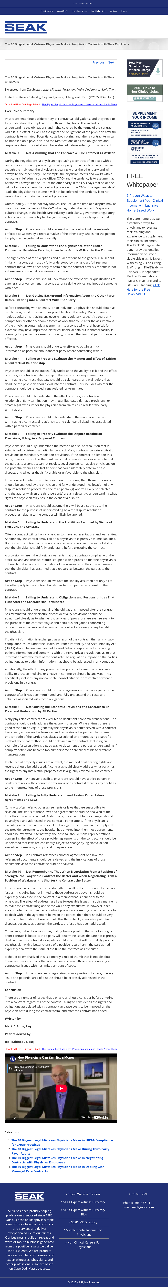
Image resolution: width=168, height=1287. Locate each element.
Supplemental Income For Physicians (84, 1232)
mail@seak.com (143, 1207)
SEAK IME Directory (84, 1222)
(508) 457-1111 (144, 1203)
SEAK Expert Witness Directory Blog (84, 1212)
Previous (99, 62)
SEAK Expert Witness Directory (84, 1202)
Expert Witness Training (84, 1194)
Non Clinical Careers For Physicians (84, 1244)
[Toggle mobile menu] (161, 23)
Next (111, 62)
